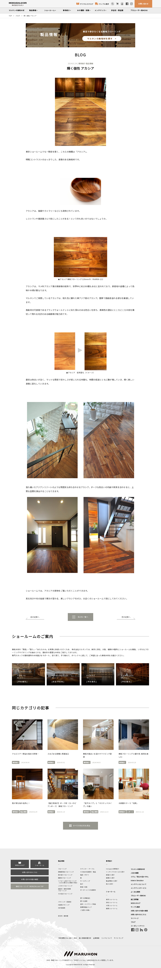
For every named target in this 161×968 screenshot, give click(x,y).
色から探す (109, 884)
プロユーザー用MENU (138, 895)
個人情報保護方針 (85, 938)
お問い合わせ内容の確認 (29, 879)
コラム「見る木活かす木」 (140, 877)
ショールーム (49, 10)
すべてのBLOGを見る (81, 825)
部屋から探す (110, 875)
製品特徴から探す (111, 881)
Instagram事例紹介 (112, 869)
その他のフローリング (65, 894)
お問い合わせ (143, 4)
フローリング (62, 869)
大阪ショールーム (111, 905)
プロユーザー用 (139, 10)
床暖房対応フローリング (66, 872)
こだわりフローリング (65, 886)
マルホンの (16, 10)
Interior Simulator (137, 880)
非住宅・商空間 (117, 10)
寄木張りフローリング (65, 875)
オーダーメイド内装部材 (88, 890)
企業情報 (96, 938)
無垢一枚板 (83, 887)
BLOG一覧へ (83, 617)
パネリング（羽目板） (65, 902)
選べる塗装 (83, 901)
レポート (130, 812)
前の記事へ (34, 617)
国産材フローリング (64, 878)
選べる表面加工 (85, 898)
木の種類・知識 (83, 10)
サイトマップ (118, 938)
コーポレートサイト (138, 926)
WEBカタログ (20, 865)
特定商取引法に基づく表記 (67, 938)
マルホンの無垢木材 (138, 869)
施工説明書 (134, 899)
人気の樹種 (134, 873)
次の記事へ (126, 617)
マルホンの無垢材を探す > (101, 38)
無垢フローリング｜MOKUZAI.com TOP (30, 886)
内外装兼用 (61, 908)
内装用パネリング (63, 905)
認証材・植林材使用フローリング (64, 890)
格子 (81, 884)
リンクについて (106, 938)
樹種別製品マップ (86, 907)
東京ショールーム (111, 899)
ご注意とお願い (85, 910)
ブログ (17, 16)
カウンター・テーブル (87, 869)
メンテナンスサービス (138, 888)
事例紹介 (66, 10)
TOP (10, 16)
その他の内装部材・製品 (88, 872)
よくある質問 (135, 892)
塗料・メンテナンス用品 (88, 904)
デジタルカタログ (86, 4)
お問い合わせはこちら (29, 872)
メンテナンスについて (138, 884)
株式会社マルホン (94, 960)
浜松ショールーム (111, 902)
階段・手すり (84, 875)
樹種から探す (110, 878)
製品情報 (32, 10)
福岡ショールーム (111, 908)
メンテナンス (100, 10)
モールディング (85, 881)
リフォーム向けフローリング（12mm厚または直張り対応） (68, 882)
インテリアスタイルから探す (115, 872)
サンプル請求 (104, 4)
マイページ (134, 918)
